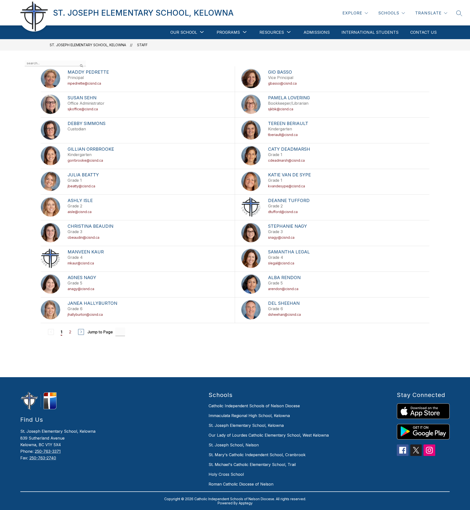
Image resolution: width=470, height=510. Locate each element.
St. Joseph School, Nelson (234, 444)
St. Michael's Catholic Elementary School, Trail (252, 464)
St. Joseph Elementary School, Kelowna (246, 425)
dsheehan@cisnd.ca (284, 314)
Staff (142, 45)
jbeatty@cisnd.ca (81, 186)
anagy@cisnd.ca (81, 289)
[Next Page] (81, 332)
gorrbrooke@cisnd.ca (85, 160)
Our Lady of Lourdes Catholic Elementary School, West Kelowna (269, 435)
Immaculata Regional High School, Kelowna (249, 415)
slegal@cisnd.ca (281, 263)
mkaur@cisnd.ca (81, 263)
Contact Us (423, 32)
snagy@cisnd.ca (281, 237)
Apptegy (246, 503)
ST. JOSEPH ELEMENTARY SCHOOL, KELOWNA (88, 45)
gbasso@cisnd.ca (282, 83)
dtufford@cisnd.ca (283, 212)
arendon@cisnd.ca (283, 289)
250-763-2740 (42, 457)
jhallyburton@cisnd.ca (85, 314)
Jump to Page (100, 331)
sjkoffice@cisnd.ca (83, 109)
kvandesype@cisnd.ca (286, 186)
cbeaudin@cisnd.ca (83, 237)
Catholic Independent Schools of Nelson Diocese (254, 405)
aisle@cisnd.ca (80, 212)
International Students (370, 32)
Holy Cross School (226, 474)
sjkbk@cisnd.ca (280, 109)
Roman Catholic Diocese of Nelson (241, 484)
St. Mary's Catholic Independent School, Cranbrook (257, 454)
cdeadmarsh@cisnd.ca (286, 160)
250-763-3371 (48, 451)
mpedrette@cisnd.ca (84, 83)
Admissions (317, 32)
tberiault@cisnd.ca (283, 135)
